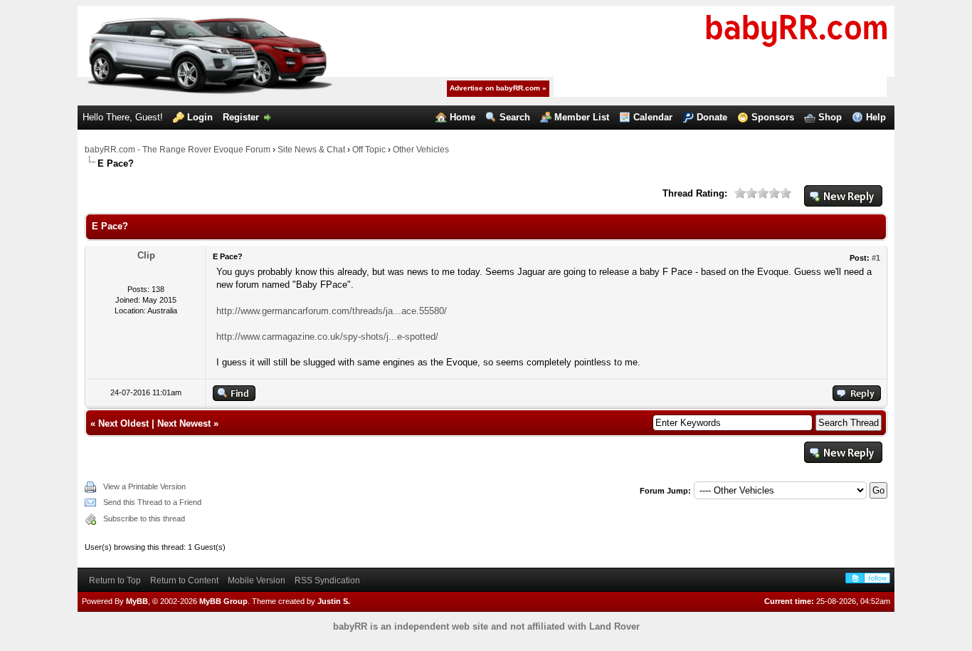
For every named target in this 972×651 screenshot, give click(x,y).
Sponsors (772, 117)
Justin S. (333, 601)
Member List (581, 117)
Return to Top (115, 580)
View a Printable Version (144, 486)
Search (515, 117)
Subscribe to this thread (144, 518)
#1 (876, 258)
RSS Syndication (327, 580)
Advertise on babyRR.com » (498, 88)
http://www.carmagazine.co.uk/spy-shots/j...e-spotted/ (327, 336)
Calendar (652, 117)
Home (462, 117)
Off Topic (369, 150)
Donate (712, 117)
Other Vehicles (421, 150)
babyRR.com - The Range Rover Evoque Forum (177, 150)
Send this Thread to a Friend (152, 502)
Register (241, 117)
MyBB (137, 601)
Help (876, 117)
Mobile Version (256, 580)
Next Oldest (123, 423)
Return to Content (184, 580)
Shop (830, 117)
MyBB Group (223, 601)
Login (200, 117)
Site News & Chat (311, 150)
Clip (146, 255)
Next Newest (184, 423)
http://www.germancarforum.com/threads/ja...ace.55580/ (331, 311)
